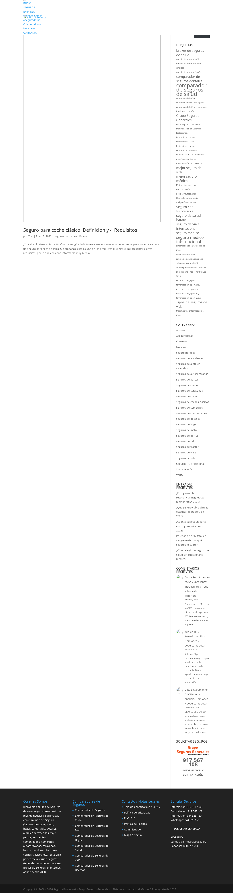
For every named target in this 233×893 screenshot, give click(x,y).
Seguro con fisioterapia (184, 209)
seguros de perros (187, 435)
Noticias (181, 347)
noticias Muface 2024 (186, 194)
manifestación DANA (186, 159)
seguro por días (185, 352)
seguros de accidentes (190, 358)
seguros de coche (187, 396)
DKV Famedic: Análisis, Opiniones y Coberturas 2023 (196, 699)
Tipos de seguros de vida (191, 304)
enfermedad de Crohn (186, 98)
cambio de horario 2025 (187, 59)
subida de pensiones (186, 254)
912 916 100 (194, 807)
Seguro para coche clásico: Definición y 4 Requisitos (80, 230)
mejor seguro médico (186, 178)
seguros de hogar (187, 424)
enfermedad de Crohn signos (190, 102)
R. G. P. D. (130, 818)
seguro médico (187, 233)
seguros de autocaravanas (192, 374)
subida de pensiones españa (189, 259)
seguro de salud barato (188, 217)
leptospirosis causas (185, 137)
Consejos (181, 341)
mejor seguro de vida (189, 170)
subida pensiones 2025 (187, 263)
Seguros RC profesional (190, 463)
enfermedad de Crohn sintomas (191, 107)
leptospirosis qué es (185, 146)
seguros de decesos (188, 418)
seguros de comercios (189, 407)
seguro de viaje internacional (188, 226)
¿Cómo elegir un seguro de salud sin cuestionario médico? (192, 555)
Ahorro (180, 330)
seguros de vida (186, 458)
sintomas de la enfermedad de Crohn (190, 247)
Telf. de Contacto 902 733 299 (142, 807)
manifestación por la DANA (189, 163)
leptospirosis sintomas (187, 150)
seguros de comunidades (191, 413)
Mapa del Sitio (133, 835)
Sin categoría (184, 469)
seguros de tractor (187, 447)
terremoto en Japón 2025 (188, 285)
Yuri (30, 236)
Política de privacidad (137, 812)
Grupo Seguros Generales (187, 118)
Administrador (133, 829)
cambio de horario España (188, 72)
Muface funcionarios (186, 185)
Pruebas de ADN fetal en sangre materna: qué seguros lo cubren (191, 540)
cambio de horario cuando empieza (189, 65)
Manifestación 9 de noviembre (190, 154)
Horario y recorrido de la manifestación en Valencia (188, 126)
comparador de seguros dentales (189, 79)
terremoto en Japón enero (188, 289)
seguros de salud (186, 441)
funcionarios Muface (186, 111)
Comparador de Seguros (90, 810)
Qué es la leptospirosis (187, 198)
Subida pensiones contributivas (191, 267)
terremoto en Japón (185, 280)
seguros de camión (187, 385)
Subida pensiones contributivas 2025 (191, 274)
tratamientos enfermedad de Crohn (190, 313)
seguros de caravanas (189, 390)
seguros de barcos (187, 379)
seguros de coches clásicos (70, 236)
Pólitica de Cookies (135, 824)
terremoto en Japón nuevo (189, 298)
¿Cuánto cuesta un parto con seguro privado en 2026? (191, 526)
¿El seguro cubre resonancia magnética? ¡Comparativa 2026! (190, 497)
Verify (179, 475)
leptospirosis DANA (185, 141)
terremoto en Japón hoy (187, 293)
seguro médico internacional (190, 239)
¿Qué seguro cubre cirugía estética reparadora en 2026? (192, 512)
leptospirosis (182, 133)
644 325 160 (194, 815)
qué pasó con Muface (186, 202)
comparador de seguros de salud (191, 89)
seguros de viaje (186, 452)
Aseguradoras (184, 335)
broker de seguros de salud (190, 52)
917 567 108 (195, 811)
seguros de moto (186, 430)
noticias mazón (183, 189)
